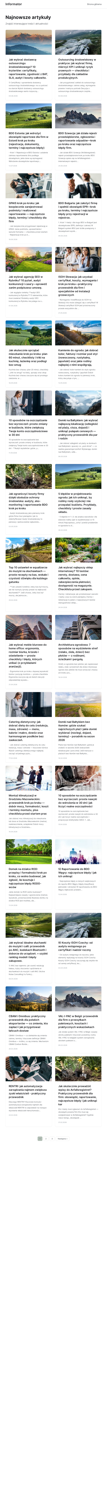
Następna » (62, 1139)
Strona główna (94, 4)
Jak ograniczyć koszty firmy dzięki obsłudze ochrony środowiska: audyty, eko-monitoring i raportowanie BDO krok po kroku (28, 501)
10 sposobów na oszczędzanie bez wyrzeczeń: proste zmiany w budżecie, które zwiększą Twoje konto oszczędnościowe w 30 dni (28, 427)
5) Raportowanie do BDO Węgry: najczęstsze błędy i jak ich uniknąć (77, 872)
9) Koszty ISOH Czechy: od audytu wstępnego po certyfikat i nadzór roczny (75, 946)
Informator (13, 4)
